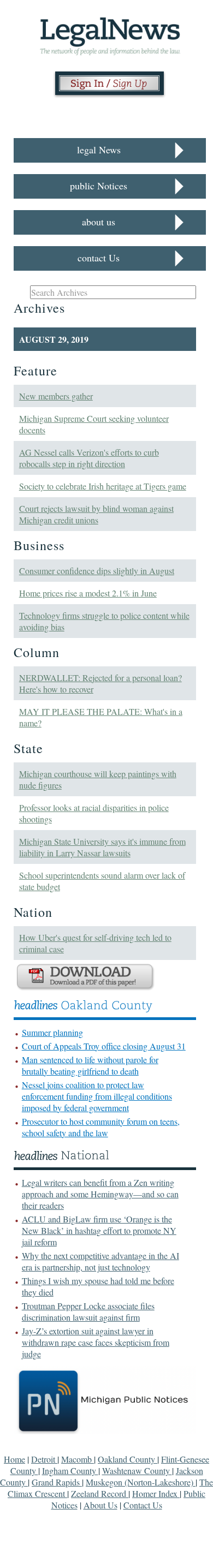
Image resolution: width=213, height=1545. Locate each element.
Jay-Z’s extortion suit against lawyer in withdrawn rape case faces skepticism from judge (95, 1342)
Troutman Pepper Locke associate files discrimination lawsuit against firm (88, 1311)
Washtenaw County (137, 1470)
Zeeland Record (99, 1493)
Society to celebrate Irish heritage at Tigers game (102, 486)
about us (98, 221)
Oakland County (127, 1459)
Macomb (77, 1459)
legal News (99, 149)
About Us (100, 1505)
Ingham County (70, 1470)
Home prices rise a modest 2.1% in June (88, 593)
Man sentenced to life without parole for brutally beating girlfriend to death (90, 1065)
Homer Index (156, 1493)
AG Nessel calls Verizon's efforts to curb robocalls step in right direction (89, 457)
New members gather (56, 396)
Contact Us (142, 1505)
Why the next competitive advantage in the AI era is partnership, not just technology (100, 1261)
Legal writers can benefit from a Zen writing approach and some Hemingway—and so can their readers (100, 1194)
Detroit (44, 1459)
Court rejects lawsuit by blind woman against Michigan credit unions (96, 514)
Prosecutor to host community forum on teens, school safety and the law (101, 1126)
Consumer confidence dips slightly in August (96, 570)
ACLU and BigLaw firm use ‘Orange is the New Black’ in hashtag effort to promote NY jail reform (99, 1230)
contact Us (99, 257)
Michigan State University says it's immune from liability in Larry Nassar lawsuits (102, 847)
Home (14, 1459)
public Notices (98, 185)
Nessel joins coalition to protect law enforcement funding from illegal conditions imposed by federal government (97, 1096)
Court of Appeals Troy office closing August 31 (104, 1046)
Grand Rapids (57, 1482)
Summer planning (52, 1032)
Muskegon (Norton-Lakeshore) (141, 1482)
